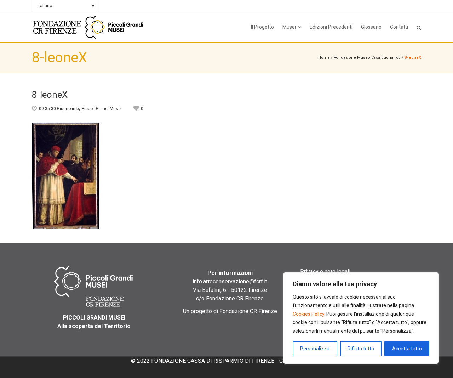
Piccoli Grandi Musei (102, 108)
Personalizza (314, 348)
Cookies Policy (308, 314)
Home (324, 57)
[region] (361, 318)
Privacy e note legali (325, 271)
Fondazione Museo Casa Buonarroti (367, 57)
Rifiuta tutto (361, 348)
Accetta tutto (407, 348)
